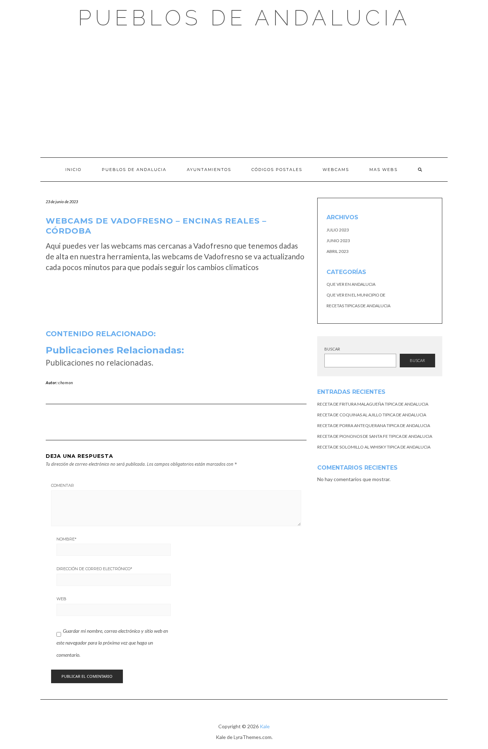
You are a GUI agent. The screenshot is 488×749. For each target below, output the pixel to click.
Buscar (332, 349)
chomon (65, 382)
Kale (265, 726)
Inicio (73, 169)
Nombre (66, 539)
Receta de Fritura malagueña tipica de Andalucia (372, 404)
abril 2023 (338, 251)
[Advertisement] (244, 93)
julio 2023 (338, 229)
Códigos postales (277, 169)
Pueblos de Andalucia (244, 17)
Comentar (62, 485)
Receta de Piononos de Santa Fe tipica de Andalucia (374, 436)
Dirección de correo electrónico (94, 568)
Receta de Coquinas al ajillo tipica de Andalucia (371, 414)
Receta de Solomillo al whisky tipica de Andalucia (373, 447)
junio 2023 (338, 240)
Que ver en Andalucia (351, 284)
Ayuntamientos (209, 169)
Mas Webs (383, 169)
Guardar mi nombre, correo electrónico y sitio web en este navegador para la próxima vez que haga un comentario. (112, 643)
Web (61, 598)
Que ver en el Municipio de (356, 295)
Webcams (336, 169)
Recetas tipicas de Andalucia (358, 305)
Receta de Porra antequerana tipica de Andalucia (373, 425)
